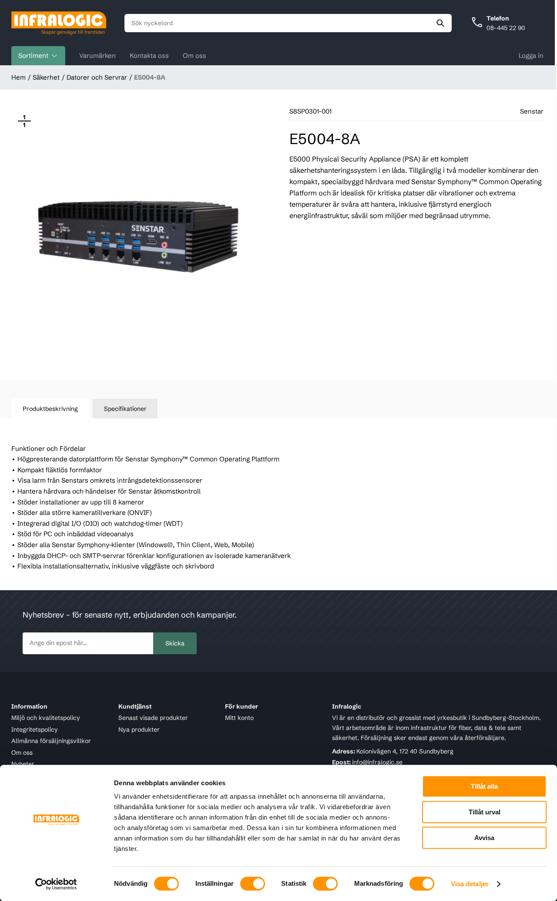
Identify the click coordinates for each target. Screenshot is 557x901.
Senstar (532, 111)
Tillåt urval (484, 812)
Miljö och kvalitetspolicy (45, 718)
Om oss (194, 55)
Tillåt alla (484, 786)
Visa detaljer (470, 884)
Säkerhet (46, 77)
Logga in (531, 55)
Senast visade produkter (153, 718)
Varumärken (97, 55)
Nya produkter (139, 729)
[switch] (252, 884)
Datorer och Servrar (97, 77)
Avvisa (484, 837)
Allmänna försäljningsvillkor (51, 741)
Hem (18, 77)
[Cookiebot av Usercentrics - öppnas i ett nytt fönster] (56, 884)
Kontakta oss (149, 55)
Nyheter (22, 764)
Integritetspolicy (34, 729)
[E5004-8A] (138, 235)
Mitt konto (239, 718)
